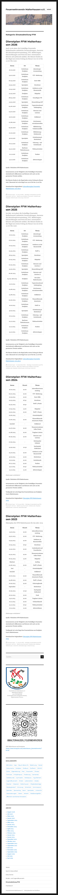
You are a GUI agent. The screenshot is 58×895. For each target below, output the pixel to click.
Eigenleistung (16, 771)
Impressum (9, 885)
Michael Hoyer (11, 194)
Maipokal (8, 197)
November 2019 (12, 849)
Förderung (27, 774)
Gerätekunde (37, 196)
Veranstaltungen (23, 507)
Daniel (40, 765)
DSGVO (39, 768)
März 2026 (10, 816)
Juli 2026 (10, 814)
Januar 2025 (11, 824)
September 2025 (12, 820)
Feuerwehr (8, 196)
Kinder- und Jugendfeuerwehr (15, 878)
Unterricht (32, 368)
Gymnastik (19, 777)
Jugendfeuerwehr (11, 781)
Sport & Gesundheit (12, 871)
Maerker (8, 784)
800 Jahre (19, 366)
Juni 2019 (10, 858)
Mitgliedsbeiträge (35, 784)
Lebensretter (29, 781)
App (15, 765)
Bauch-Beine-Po (23, 765)
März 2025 (10, 822)
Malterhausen (14, 197)
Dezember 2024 (12, 826)
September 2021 (12, 845)
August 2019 (11, 854)
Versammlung (30, 645)
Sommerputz (37, 787)
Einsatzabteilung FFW (35, 194)
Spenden (9, 790)
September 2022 (12, 843)
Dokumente (10, 768)
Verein (20, 793)
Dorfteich (33, 768)
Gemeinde (35, 774)
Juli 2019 (9, 856)
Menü (49, 9)
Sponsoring (17, 790)
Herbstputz (27, 777)
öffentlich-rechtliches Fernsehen (16, 796)
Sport (24, 790)
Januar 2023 (10, 837)
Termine (14, 196)
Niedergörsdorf (11, 787)
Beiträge (27, 194)
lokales (37, 781)
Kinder (21, 781)
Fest (23, 771)
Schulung (20, 197)
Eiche (8, 771)
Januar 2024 (11, 835)
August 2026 (11, 812)
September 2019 (12, 852)
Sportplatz (30, 790)
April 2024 (10, 828)
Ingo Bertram (37, 777)
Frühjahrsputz (18, 774)
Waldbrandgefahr (35, 793)
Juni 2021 (10, 847)
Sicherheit (28, 787)
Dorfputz (25, 768)
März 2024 (10, 831)
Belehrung (19, 196)
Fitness (37, 771)
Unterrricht (26, 197)
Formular (9, 774)
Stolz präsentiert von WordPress (32, 890)
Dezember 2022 (12, 839)
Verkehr (26, 793)
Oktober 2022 (11, 841)
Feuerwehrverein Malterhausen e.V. (25, 9)
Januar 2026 (11, 818)
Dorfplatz (25, 196)
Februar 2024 (11, 833)
